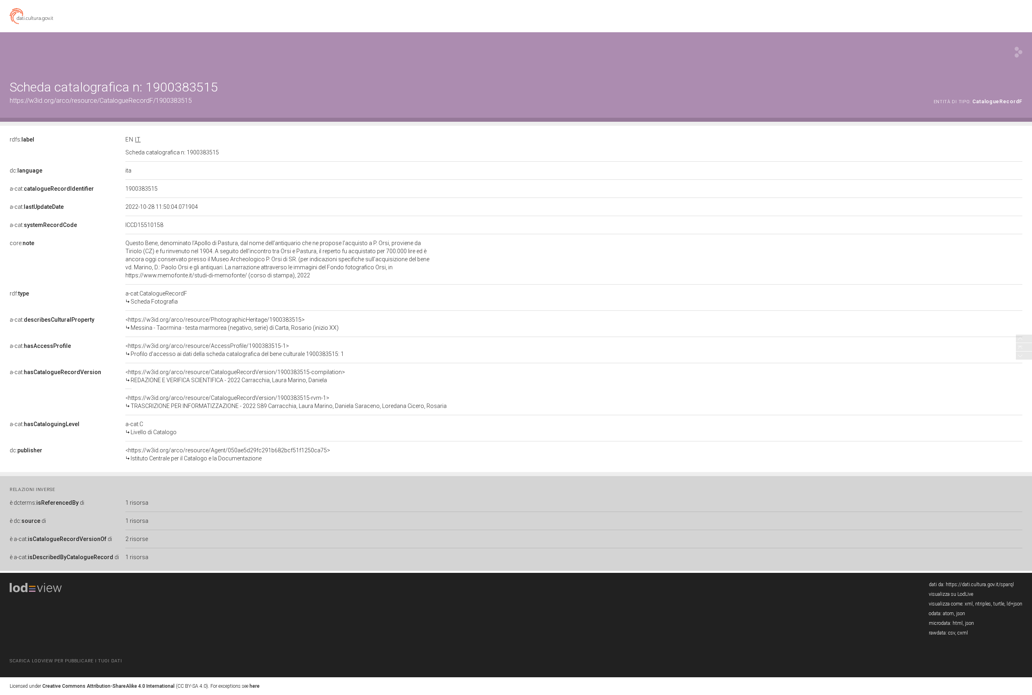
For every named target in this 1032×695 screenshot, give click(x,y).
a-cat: (52, 188)
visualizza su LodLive (951, 594)
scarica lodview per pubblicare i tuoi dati (66, 661)
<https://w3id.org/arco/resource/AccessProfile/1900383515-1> (234, 350)
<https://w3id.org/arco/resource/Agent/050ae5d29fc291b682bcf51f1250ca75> (227, 454)
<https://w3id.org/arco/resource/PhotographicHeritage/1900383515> (232, 323)
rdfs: (22, 139)
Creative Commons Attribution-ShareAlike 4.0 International (108, 686)
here (255, 686)
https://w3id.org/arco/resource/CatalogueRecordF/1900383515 (101, 100)
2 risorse (136, 539)
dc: (26, 170)
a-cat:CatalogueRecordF (156, 297)
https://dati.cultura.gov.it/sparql (980, 584)
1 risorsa (136, 502)
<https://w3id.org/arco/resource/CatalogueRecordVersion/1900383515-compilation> (235, 376)
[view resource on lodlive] (1018, 52)
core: (22, 243)
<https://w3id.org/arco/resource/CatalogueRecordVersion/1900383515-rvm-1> (286, 402)
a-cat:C (151, 428)
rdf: (19, 293)
